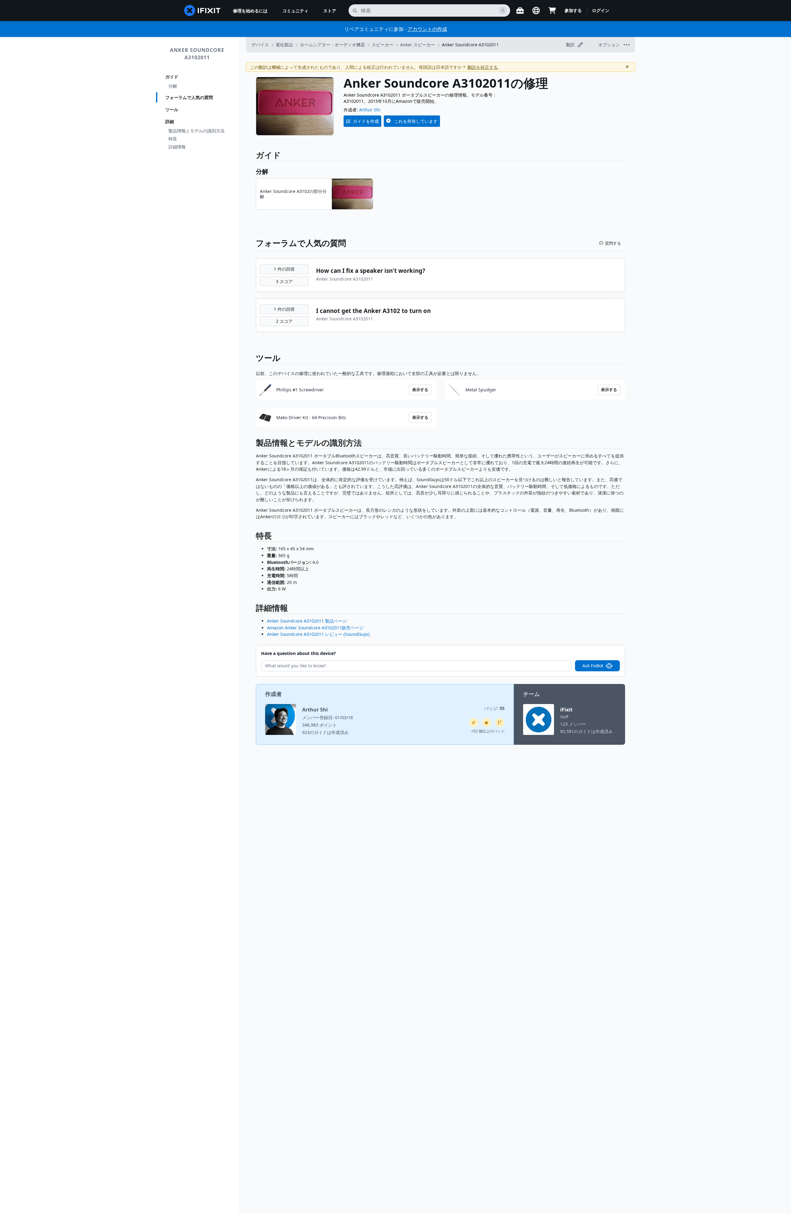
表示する (420, 389)
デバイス (260, 45)
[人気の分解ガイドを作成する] (487, 722)
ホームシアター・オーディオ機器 (332, 45)
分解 (172, 86)
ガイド (171, 77)
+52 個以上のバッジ (488, 731)
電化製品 (284, 45)
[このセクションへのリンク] (253, 444)
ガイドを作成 (366, 121)
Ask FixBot (592, 666)
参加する (573, 10)
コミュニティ (295, 11)
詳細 (169, 121)
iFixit (566, 709)
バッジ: (494, 708)
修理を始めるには (250, 11)
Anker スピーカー (417, 45)
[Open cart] (552, 10)
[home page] (202, 10)
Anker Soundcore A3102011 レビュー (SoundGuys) (318, 634)
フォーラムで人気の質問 (189, 97)
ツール (171, 109)
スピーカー (382, 45)
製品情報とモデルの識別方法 (196, 131)
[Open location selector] (536, 10)
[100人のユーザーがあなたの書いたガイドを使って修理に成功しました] (474, 722)
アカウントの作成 (427, 29)
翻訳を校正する (482, 67)
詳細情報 (177, 147)
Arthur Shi (369, 110)
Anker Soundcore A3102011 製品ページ (307, 621)
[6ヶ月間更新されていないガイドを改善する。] (500, 722)
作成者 (273, 694)
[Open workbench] (520, 10)
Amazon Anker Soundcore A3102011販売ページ (315, 628)
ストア (329, 11)
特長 (172, 139)
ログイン (600, 10)
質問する (613, 243)
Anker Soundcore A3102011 (197, 54)
